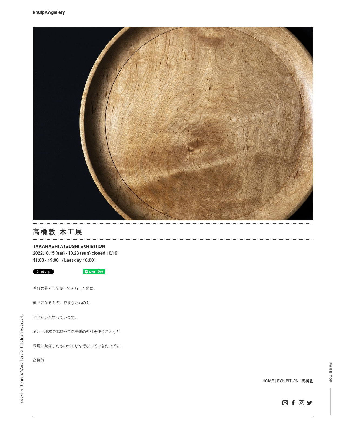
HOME (268, 380)
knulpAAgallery (49, 12)
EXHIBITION (287, 380)
